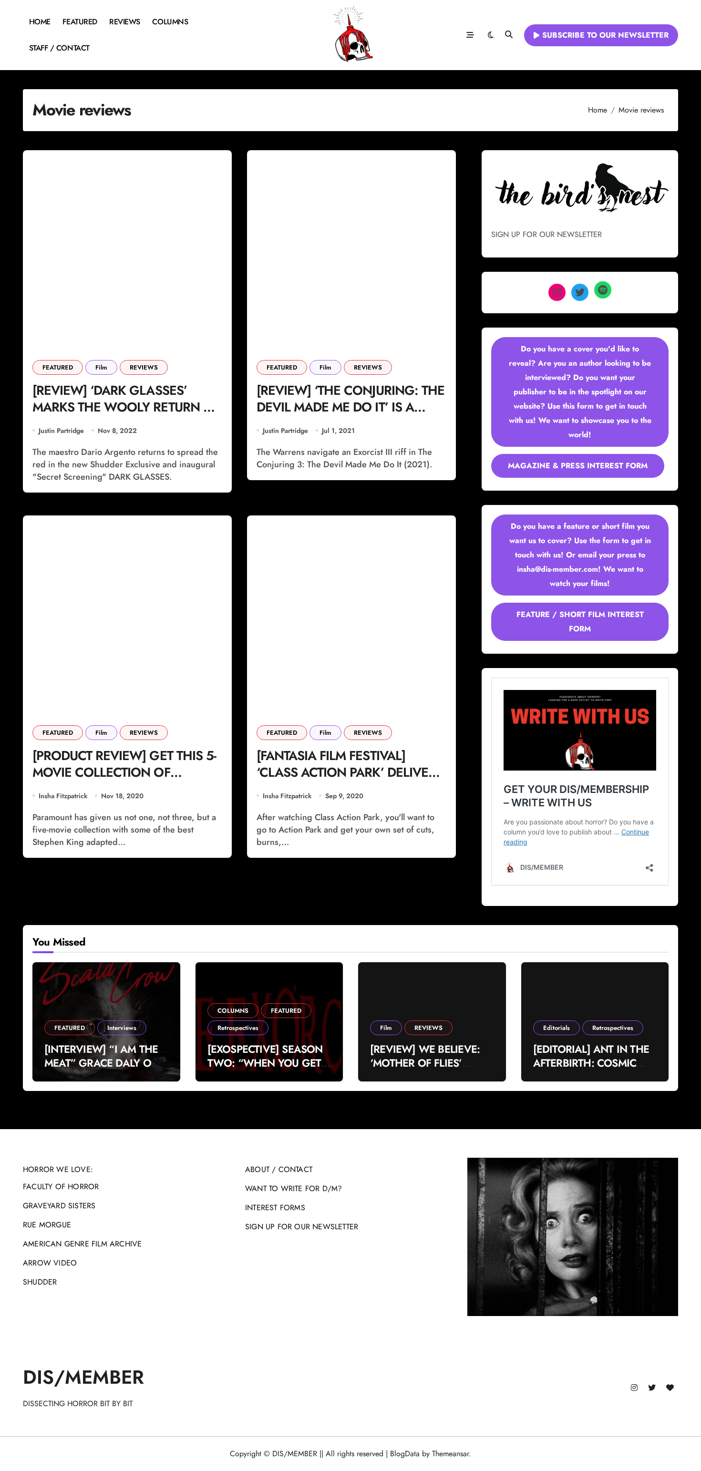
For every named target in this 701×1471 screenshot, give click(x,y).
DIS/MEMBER (83, 1377)
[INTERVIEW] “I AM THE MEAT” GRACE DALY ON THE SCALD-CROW (101, 1062)
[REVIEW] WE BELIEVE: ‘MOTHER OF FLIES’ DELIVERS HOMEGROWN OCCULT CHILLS (430, 1069)
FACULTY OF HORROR (61, 1186)
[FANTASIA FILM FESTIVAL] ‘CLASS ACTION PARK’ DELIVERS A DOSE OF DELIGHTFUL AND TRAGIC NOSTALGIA (350, 780)
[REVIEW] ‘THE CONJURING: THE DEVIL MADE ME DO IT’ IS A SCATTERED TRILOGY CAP (350, 407)
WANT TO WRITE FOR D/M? (293, 1188)
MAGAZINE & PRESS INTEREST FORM (578, 465)
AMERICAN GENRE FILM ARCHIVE (82, 1243)
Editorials (556, 1027)
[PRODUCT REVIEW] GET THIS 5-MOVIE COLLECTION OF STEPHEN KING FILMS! (124, 772)
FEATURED (79, 21)
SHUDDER (40, 1281)
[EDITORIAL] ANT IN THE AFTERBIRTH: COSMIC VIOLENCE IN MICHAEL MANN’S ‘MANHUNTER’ (591, 1069)
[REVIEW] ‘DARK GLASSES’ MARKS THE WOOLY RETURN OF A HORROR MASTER (125, 407)
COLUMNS (170, 21)
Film (101, 367)
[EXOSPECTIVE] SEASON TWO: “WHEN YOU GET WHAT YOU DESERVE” (265, 1062)
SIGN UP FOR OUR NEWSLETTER (301, 1226)
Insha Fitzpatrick (63, 796)
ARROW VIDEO (50, 1262)
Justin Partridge (61, 430)
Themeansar (450, 1453)
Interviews (121, 1027)
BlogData (405, 1453)
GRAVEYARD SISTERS (59, 1205)
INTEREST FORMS (275, 1207)
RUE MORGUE (47, 1224)
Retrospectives (237, 1027)
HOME (40, 21)
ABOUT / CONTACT (278, 1169)
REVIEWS (124, 21)
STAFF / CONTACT (59, 47)
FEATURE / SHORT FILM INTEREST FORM (580, 621)
